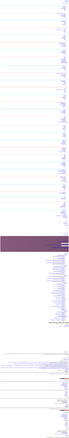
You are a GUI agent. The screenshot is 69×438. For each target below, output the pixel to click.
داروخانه (64, 165)
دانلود (64, 197)
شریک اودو (64, 148)
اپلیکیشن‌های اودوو (64, 2)
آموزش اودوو (65, 387)
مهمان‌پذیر (64, 135)
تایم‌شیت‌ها (64, 50)
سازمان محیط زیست (62, 177)
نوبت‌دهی (64, 53)
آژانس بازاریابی (63, 149)
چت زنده (64, 83)
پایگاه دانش (64, 60)
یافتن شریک (63, 210)
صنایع (66, 122)
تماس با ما (65, 425)
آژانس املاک (63, 140)
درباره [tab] (66, 351)
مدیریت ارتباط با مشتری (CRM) (61, 13)
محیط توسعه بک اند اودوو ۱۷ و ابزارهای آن (60, 247)
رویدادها (64, 104)
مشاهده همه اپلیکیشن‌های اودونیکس (62, 121)
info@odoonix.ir (65, 402)
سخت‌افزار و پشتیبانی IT (62, 170)
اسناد (64, 9)
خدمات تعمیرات (63, 169)
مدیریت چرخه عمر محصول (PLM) (60, 29)
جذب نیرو (64, 150)
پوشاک (64, 126)
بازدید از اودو (63, 193)
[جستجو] (60, 243)
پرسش (63, 302)
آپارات (66, 422)
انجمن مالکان (63, 144)
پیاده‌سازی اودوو (65, 385)
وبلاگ (64, 22)
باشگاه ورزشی (63, 162)
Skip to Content (67, 0)
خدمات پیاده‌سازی (63, 212)
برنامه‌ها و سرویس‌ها (66, 412)
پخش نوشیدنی (63, 136)
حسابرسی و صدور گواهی (62, 151)
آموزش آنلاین (63, 24)
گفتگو (64, 57)
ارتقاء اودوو (65, 386)
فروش (64, 14)
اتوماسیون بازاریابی (62, 45)
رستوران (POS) (63, 75)
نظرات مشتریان (63, 213)
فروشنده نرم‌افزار (63, 180)
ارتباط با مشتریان (64, 383)
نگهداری (64, 31)
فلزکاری (64, 155)
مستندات (64, 185)
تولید (64, 88)
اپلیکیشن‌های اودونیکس (64, 62)
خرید (64, 30)
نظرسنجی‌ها (63, 46)
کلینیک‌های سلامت (63, 164)
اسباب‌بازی (64, 129)
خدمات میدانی (63, 51)
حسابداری (64, 6)
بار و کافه (64, 133)
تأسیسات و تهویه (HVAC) (62, 173)
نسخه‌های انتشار (63, 198)
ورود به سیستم (65, 223)
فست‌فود (64, 134)
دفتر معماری (63, 141)
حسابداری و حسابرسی (64, 382)
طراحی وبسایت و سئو (64, 384)
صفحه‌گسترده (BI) (63, 8)
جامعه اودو (65, 181)
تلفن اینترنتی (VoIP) (62, 59)
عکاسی (64, 179)
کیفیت (64, 91)
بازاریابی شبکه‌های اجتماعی (61, 42)
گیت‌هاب (64, 202)
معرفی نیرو (63, 38)
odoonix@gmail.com (64, 432)
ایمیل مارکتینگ (63, 43)
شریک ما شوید (63, 205)
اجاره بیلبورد (63, 178)
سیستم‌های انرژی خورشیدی (61, 171)
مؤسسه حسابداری (63, 147)
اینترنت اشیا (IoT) (63, 118)
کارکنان (64, 35)
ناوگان (64, 39)
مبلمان (64, 127)
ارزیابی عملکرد (63, 37)
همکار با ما (65, 395)
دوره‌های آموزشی (63, 187)
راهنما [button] (68, 244)
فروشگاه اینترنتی (63, 21)
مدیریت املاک (63, 142)
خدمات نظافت (63, 172)
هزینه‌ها (64, 7)
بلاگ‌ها (66, 391)
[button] (65, 254)
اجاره (64, 17)
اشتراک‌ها (64, 16)
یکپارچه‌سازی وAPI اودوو (63, 416)
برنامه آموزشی (63, 192)
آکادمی (66, 393)
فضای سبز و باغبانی (62, 143)
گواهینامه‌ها (64, 186)
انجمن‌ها (66, 392)
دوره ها (66, 240)
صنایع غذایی (63, 157)
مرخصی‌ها (64, 96)
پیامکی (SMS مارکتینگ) (62, 44)
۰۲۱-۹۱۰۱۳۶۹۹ (65, 216)
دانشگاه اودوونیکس (66, 420)
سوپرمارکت (63, 128)
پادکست (64, 188)
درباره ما (66, 394)
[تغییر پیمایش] (66, 229)
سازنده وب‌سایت (63, 80)
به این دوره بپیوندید (61, 256)
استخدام (64, 36)
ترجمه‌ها (64, 204)
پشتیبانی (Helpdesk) (62, 52)
